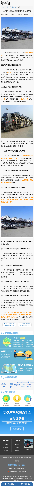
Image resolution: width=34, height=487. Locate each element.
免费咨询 (17, 428)
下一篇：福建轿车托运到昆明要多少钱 (25, 324)
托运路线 (5, 445)
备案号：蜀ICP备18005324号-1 (17, 468)
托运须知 (5, 447)
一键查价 (17, 447)
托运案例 (5, 450)
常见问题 (17, 445)
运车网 (4, 7)
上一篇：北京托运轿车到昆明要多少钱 (9, 324)
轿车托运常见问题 (12, 7)
